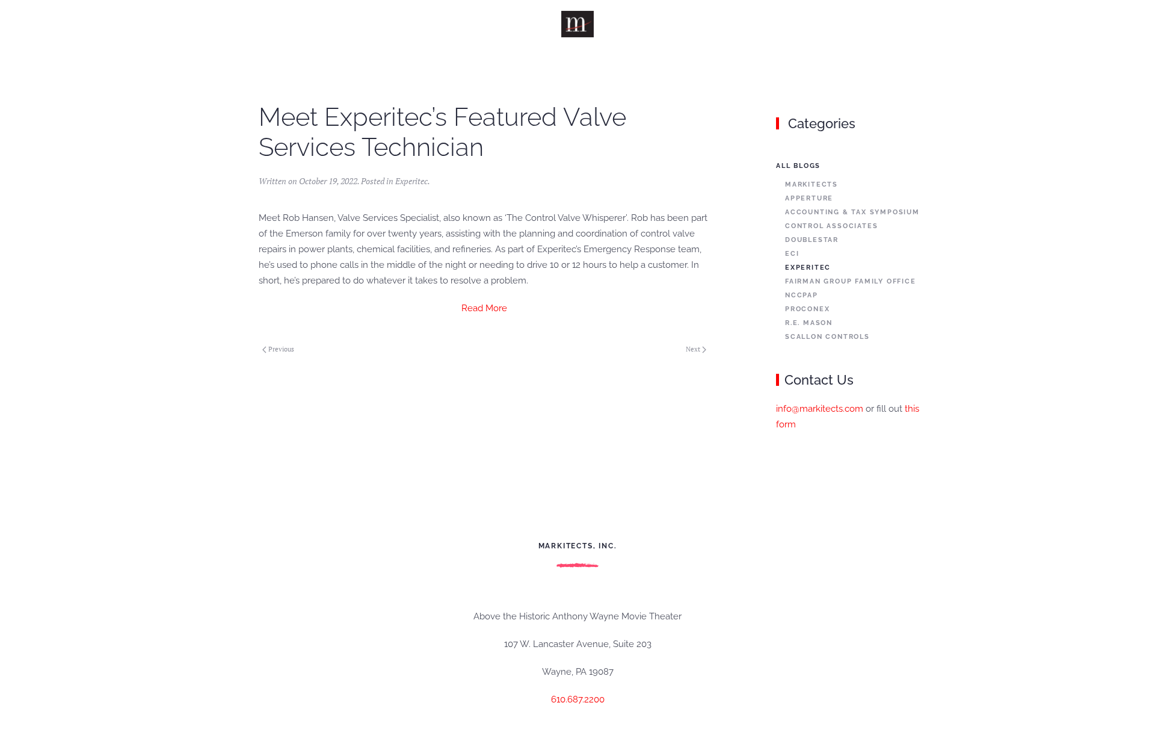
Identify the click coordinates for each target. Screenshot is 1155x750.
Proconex (807, 309)
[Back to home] (577, 24)
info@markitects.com (819, 408)
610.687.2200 (578, 699)
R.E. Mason (809, 323)
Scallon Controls (827, 337)
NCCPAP (801, 295)
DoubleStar (812, 240)
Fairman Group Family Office (850, 281)
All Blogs (798, 166)
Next (693, 349)
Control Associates (831, 226)
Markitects (811, 184)
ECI (792, 254)
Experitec (411, 181)
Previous (281, 349)
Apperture (809, 198)
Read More (484, 308)
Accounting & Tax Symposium (852, 212)
